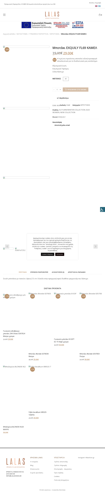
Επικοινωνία (34, 469)
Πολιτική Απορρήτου (61, 480)
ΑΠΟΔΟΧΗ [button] (59, 254)
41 (66, 79)
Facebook (64, 122)
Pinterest (71, 122)
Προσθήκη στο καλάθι (76, 89)
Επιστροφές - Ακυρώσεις (63, 469)
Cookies (57, 476)
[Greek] (99, 6)
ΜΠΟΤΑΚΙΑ (54, 34)
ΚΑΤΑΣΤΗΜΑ (22, 34)
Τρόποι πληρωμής (60, 465)
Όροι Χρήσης (58, 473)
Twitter (68, 122)
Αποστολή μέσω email (62, 125)
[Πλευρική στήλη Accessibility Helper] (102, 209)
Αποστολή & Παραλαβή (76, 272)
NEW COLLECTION (67, 112)
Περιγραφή (23, 272)
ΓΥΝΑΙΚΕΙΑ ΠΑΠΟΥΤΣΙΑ (38, 34)
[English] (96, 6)
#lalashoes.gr (90, 458)
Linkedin (78, 122)
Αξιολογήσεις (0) (58, 272)
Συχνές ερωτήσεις (36, 473)
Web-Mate (62, 490)
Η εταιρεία (34, 462)
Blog (31, 465)
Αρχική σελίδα (9, 34)
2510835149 (24, 4)
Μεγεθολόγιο (64, 98)
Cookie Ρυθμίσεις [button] (47, 254)
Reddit (82, 122)
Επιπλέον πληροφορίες (39, 272)
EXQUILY (61, 117)
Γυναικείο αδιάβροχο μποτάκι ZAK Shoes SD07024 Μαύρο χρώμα (14, 333)
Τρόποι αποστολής (61, 462)
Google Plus (75, 122)
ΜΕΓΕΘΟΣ (56, 78)
